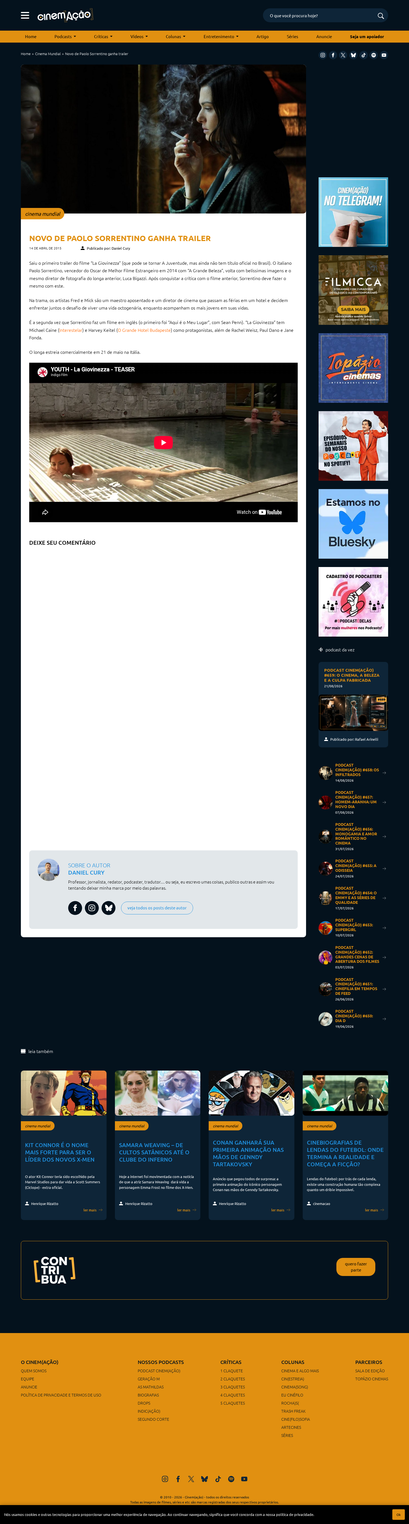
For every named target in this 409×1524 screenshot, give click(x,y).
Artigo (263, 36)
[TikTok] (363, 55)
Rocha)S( (290, 1403)
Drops (144, 1403)
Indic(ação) (149, 1411)
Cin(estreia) (292, 1378)
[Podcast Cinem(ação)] (353, 445)
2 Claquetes (232, 1378)
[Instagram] (323, 55)
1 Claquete (231, 1370)
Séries (292, 36)
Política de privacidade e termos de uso (61, 1395)
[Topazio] (353, 367)
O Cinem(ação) (39, 1362)
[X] (343, 55)
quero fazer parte (356, 1267)
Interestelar (70, 330)
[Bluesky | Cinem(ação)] (353, 523)
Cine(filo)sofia (295, 1419)
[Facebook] (333, 55)
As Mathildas (151, 1387)
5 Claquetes (232, 1403)
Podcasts (63, 36)
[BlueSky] (353, 55)
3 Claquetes (232, 1387)
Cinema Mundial (48, 53)
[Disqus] (163, 618)
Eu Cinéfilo (292, 1395)
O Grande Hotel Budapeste (144, 330)
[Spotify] (373, 55)
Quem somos (33, 1370)
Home (30, 36)
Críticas (101, 36)
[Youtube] (384, 55)
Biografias (148, 1395)
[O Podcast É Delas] (353, 601)
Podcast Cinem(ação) (159, 1370)
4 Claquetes (232, 1395)
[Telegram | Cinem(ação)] (353, 211)
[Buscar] (381, 16)
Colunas (173, 36)
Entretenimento (219, 36)
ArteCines (291, 1427)
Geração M (149, 1378)
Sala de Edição (370, 1370)
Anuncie (324, 36)
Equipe (27, 1378)
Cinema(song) (294, 1387)
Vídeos (137, 36)
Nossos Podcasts (161, 1362)
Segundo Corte (153, 1419)
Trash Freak (293, 1411)
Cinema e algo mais (300, 1370)
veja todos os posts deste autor (157, 907)
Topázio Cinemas (371, 1378)
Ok (398, 1514)
